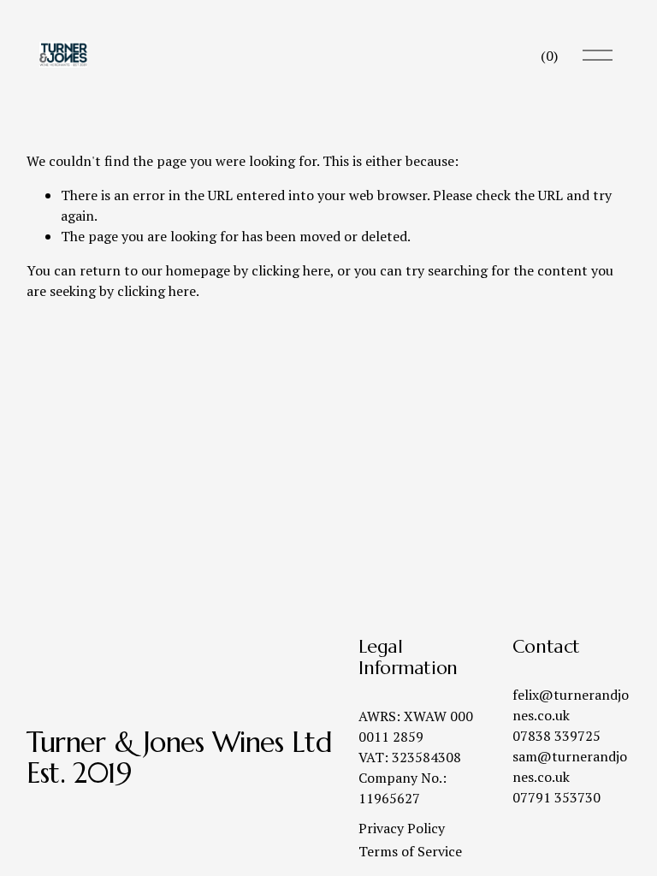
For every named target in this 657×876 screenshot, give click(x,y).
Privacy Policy (401, 828)
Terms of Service (410, 851)
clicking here (291, 270)
